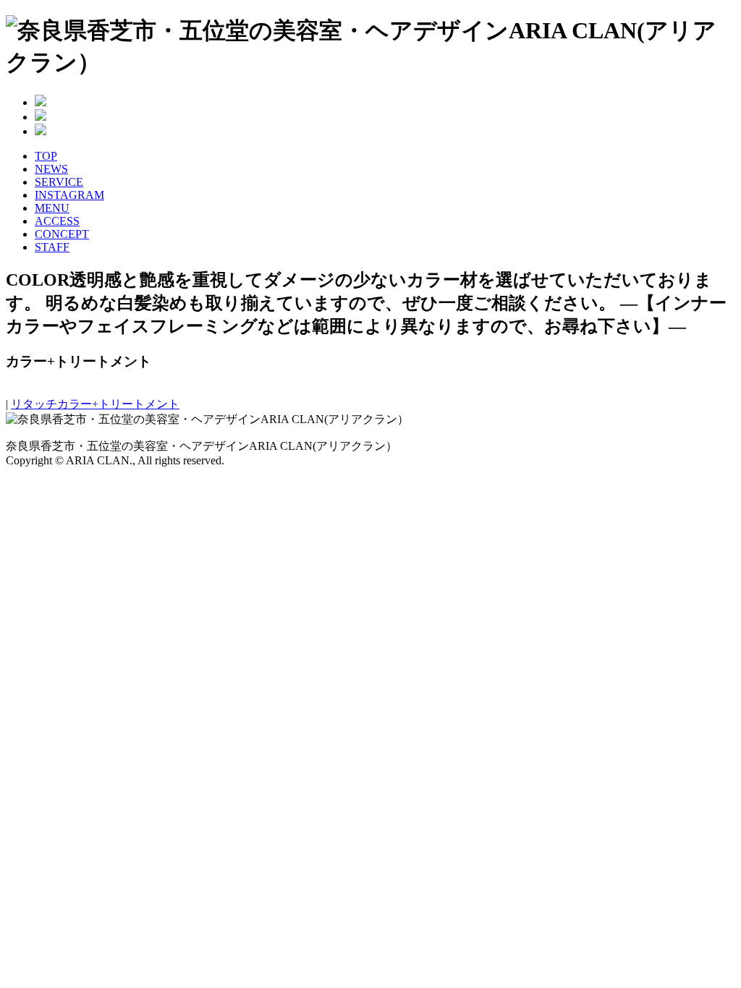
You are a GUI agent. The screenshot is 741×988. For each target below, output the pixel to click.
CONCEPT (62, 234)
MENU (52, 208)
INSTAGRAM (69, 195)
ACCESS (57, 221)
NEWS (51, 169)
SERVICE (59, 182)
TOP (46, 156)
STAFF (52, 247)
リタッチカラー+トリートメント (95, 404)
